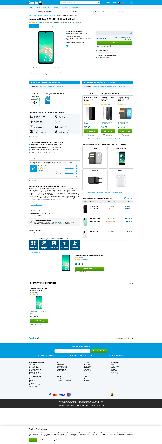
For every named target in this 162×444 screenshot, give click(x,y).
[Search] (99, 2)
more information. (96, 402)
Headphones (114, 370)
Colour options (121, 86)
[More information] (110, 46)
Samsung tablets (87, 366)
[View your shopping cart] (131, 3)
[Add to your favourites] (131, 33)
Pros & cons (60, 86)
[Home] (31, 7)
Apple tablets (87, 364)
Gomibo (86, 377)
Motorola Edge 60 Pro (34, 372)
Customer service (75, 7)
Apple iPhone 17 (33, 364)
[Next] (61, 47)
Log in (114, 2)
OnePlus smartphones (62, 367)
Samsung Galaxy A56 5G (35, 369)
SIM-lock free (71, 46)
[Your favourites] (127, 3)
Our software (87, 380)
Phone (38, 7)
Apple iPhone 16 (33, 366)
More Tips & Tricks (35, 252)
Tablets (55, 7)
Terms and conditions (91, 405)
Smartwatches (114, 372)
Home (30, 15)
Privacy (67, 405)
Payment (31, 378)
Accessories (46, 7)
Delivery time (32, 381)
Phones (59, 362)
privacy (70, 435)
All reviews (33, 180)
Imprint (72, 405)
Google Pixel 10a (33, 370)
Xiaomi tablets (87, 367)
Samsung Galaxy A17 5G (35, 373)
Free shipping (91, 134)
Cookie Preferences (80, 405)
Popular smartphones (36, 362)
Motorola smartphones (62, 369)
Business (64, 7)
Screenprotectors (115, 366)
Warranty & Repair (33, 386)
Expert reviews (42, 86)
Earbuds (113, 369)
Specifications (51, 86)
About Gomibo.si (61, 405)
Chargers (113, 367)
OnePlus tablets (87, 370)
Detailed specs (34, 136)
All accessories (114, 373)
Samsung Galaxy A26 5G (49, 15)
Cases (112, 364)
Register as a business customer (64, 380)
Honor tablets (87, 369)
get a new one (58, 223)
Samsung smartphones (62, 366)
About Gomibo (87, 378)
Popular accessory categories (108, 86)
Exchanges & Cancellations (35, 384)
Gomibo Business (60, 378)
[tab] (33, 67)
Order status (32, 380)
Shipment (31, 383)
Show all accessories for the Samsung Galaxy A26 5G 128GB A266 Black (103, 138)
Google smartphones (61, 370)
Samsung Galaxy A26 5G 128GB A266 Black (67, 15)
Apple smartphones (61, 364)
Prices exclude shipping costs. (96, 401)
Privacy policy (87, 381)
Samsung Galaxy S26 (34, 367)
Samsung (40, 15)
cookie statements (79, 435)
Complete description (36, 205)
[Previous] (30, 47)
